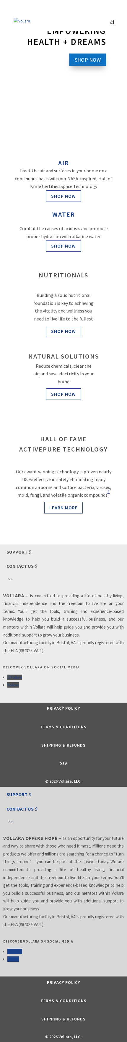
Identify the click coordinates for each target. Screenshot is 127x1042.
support (16, 552)
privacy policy (63, 708)
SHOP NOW (88, 59)
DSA (63, 763)
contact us (20, 566)
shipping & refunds (63, 745)
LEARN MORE (63, 508)
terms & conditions (63, 726)
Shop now (63, 196)
